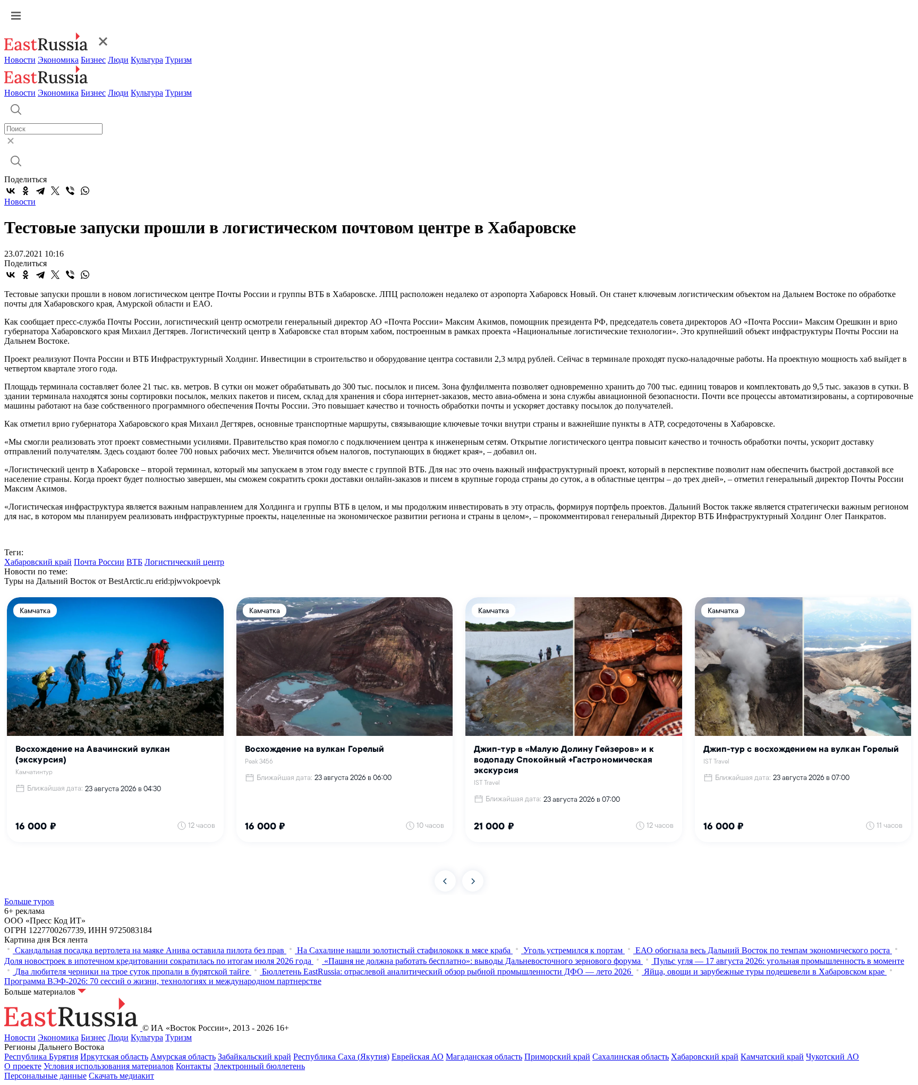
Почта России (99, 561)
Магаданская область (484, 1056)
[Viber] (70, 190)
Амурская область (183, 1056)
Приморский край (557, 1056)
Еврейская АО (418, 1056)
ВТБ (134, 561)
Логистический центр (184, 561)
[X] (55, 190)
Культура (147, 59)
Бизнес (93, 59)
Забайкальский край (254, 1056)
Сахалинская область (630, 1056)
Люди (118, 59)
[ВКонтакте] (10, 190)
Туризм (178, 59)
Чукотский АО (832, 1056)
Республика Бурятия (41, 1056)
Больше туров (29, 901)
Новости (20, 59)
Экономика (58, 59)
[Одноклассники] (25, 190)
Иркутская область (114, 1056)
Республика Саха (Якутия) (341, 1056)
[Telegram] (40, 190)
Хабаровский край (38, 561)
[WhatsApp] (85, 190)
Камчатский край (772, 1056)
